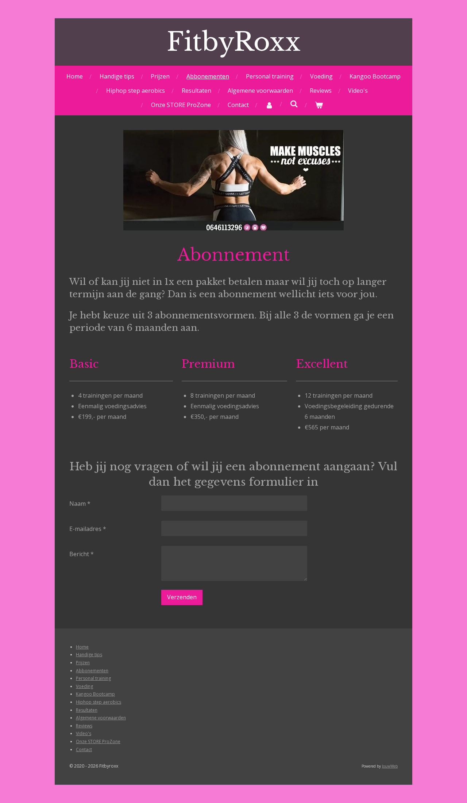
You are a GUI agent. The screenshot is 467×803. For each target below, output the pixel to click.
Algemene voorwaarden (101, 718)
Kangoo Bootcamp (95, 694)
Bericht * (81, 554)
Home (82, 647)
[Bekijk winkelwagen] (319, 105)
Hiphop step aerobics (98, 702)
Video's (83, 733)
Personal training (93, 678)
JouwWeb (390, 766)
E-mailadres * (87, 529)
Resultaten (86, 710)
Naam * (79, 504)
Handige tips (89, 654)
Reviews (84, 726)
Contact (84, 749)
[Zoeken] (294, 104)
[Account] (269, 105)
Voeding (84, 686)
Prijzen (83, 662)
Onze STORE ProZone (98, 741)
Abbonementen (92, 671)
